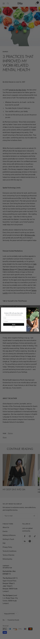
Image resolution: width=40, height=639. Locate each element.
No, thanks (13, 326)
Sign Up (13, 324)
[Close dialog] (38, 309)
